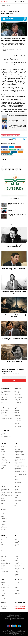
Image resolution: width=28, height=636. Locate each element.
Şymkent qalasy (18, 417)
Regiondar (3, 596)
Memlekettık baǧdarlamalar (20, 471)
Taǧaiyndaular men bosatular (21, 466)
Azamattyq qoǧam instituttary (18, 463)
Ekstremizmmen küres (5, 585)
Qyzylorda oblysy (18, 426)
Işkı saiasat (17, 446)
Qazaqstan (4, 135)
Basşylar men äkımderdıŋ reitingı (20, 460)
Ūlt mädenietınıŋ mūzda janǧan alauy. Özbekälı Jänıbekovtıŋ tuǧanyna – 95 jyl (14, 246)
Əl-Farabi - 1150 (18, 503)
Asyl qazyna (3, 519)
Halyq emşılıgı (4, 606)
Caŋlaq (2, 584)
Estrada (2, 549)
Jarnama (3, 621)
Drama (2, 516)
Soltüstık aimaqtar (5, 408)
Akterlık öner (3, 541)
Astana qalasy (17, 391)
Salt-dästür (17, 537)
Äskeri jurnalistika (4, 571)
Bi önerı (2, 539)
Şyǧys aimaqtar (5, 430)
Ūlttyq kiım (17, 544)
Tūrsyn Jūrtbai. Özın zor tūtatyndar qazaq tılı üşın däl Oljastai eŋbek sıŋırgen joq (14, 339)
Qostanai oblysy (4, 412)
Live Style (3, 556)
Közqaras (3, 593)
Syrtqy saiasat (17, 448)
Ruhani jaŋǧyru (4, 527)
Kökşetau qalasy (18, 394)
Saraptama (3, 459)
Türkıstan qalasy (18, 420)
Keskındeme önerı (4, 537)
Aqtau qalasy (3, 396)
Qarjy (2, 503)
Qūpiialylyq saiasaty (10, 621)
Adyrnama (3, 457)
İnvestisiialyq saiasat (19, 451)
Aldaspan (16, 498)
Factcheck (17, 571)
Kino (2, 544)
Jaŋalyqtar (4, 443)
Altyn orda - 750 (18, 502)
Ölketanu (16, 497)
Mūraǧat (2, 467)
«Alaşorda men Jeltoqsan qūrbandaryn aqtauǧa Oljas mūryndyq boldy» (14, 315)
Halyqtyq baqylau (4, 494)
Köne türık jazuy (18, 500)
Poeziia (2, 513)
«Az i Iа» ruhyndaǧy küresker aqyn (14, 361)
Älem (2, 448)
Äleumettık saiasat (18, 456)
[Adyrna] (6, 1)
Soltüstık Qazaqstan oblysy (6, 418)
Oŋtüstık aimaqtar (19, 408)
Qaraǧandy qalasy (18, 396)
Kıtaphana (3, 524)
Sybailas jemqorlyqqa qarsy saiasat (6, 496)
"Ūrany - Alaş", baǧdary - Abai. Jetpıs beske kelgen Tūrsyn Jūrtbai (14, 269)
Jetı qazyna (17, 545)
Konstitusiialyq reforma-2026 (21, 474)
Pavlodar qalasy (4, 413)
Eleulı (16, 443)
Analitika (3, 500)
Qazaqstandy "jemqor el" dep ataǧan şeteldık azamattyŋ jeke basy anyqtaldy (17, 215)
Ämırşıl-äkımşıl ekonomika (6, 492)
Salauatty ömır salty (5, 605)
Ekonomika (3, 486)
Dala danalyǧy (4, 518)
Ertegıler (3, 526)
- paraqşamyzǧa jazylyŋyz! (13, 139)
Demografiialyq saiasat (19, 454)
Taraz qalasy (17, 421)
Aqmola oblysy (18, 392)
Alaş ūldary (8, 5)
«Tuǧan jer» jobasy (18, 563)
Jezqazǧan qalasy (18, 400)
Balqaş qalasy (17, 404)
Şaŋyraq (2, 566)
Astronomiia (17, 584)
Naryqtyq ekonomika (5, 490)
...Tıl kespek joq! (4, 456)
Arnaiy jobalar (17, 565)
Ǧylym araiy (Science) (19, 585)
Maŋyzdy (17, 486)
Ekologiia (3, 598)
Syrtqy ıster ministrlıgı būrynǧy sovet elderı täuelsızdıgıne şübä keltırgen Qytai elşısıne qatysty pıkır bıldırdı (17, 127)
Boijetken (3, 560)
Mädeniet (3, 535)
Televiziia (3, 545)
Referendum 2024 (18, 482)
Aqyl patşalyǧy (18, 589)
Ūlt (15, 535)
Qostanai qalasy (4, 410)
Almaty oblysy (17, 412)
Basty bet (3, 5)
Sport (2, 452)
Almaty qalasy (17, 410)
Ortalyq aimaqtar (19, 388)
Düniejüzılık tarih (18, 490)
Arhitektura (3, 552)
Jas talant (17, 560)
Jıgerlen (16, 587)
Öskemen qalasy (4, 434)
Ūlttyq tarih (17, 489)
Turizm (2, 498)
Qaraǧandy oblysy (18, 397)
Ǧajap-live (17, 590)
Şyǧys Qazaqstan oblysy (6, 436)
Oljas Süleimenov (10, 135)
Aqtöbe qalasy (4, 402)
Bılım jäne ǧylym (18, 580)
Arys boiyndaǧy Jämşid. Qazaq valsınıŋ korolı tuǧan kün (14, 292)
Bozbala (2, 558)
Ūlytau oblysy (17, 399)
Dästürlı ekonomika (5, 489)
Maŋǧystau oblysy (4, 394)
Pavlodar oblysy (4, 415)
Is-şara (2, 589)
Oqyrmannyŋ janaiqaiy (5, 563)
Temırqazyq (17, 562)
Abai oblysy (3, 438)
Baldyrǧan (17, 558)
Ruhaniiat (3, 509)
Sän (2, 568)
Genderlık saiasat (18, 452)
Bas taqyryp (17, 479)
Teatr (2, 542)
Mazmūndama (17, 593)
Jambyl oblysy (17, 423)
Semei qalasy (3, 433)
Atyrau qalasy (4, 399)
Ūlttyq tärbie (17, 542)
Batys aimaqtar (5, 388)
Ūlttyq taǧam (17, 541)
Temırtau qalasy (18, 402)
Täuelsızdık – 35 (4, 460)
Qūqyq (16, 476)
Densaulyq (3, 582)
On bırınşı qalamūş (4, 523)
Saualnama (3, 465)
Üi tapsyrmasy (4, 562)
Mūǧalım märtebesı (18, 592)
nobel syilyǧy (17, 135)
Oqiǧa (2, 468)
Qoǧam (2, 449)
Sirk (1, 547)
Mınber (16, 481)
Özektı (2, 580)
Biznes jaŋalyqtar (4, 501)
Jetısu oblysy (17, 415)
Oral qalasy (3, 392)
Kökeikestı (3, 451)
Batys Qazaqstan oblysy (6, 391)
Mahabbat (3, 565)
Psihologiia (17, 582)
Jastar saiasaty (18, 449)
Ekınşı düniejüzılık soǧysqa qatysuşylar (20, 574)
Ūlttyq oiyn (17, 539)
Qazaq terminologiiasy (5, 587)
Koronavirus (3, 608)
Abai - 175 (16, 505)
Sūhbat (2, 454)
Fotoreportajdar (4, 573)
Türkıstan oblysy (18, 418)
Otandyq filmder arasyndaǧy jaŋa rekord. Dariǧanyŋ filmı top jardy (16, 121)
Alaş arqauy (3, 529)
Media (2, 550)
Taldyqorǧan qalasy (19, 413)
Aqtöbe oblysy (4, 400)
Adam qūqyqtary (18, 468)
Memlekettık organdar (19, 465)
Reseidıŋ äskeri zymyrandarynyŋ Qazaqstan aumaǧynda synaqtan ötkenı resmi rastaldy (17, 116)
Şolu (2, 592)
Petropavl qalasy (4, 417)
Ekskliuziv (3, 595)
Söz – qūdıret (3, 521)
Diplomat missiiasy (18, 473)
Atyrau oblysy (4, 397)
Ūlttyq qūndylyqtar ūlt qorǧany (19, 569)
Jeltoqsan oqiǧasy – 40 (5, 462)
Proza (2, 515)
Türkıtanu (16, 495)
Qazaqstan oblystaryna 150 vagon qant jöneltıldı (15, 204)
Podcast (2, 590)
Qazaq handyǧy (18, 492)
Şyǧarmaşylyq (4, 511)
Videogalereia (17, 566)
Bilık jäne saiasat (18, 457)
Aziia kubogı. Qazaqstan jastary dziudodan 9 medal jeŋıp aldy (16, 210)
